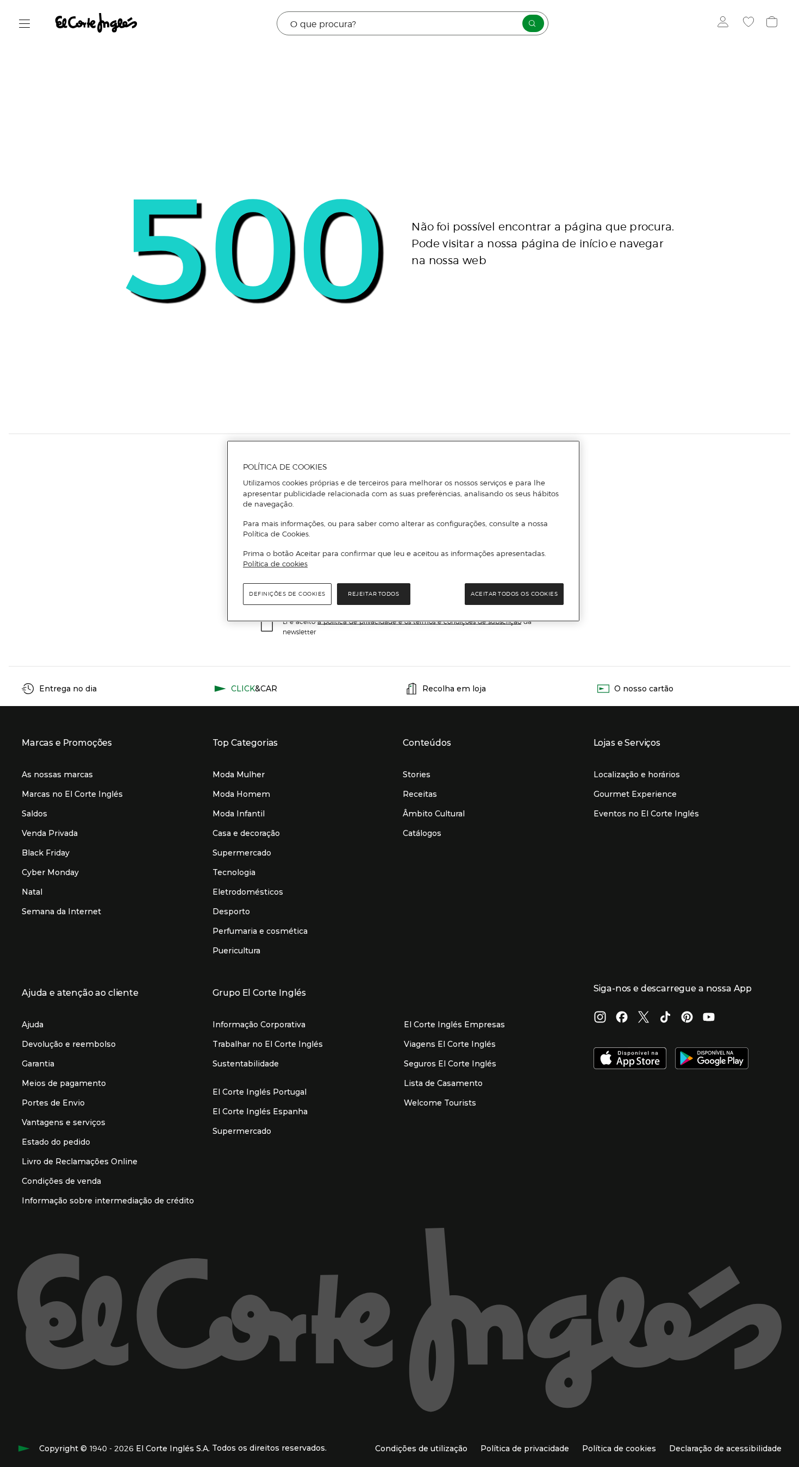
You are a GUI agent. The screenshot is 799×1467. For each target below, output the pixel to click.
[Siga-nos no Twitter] (643, 1018)
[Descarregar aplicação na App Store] (630, 1059)
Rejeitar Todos (373, 593)
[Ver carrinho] (773, 23)
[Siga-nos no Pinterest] (687, 1018)
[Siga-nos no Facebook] (621, 1018)
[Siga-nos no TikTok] (665, 1018)
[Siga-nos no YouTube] (708, 1018)
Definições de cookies (287, 593)
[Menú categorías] (24, 23)
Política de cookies (275, 563)
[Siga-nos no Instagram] (600, 1018)
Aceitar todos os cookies (514, 593)
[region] (403, 531)
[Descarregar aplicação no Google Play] (711, 1059)
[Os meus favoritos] (750, 23)
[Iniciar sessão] (725, 23)
